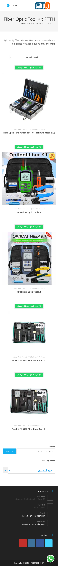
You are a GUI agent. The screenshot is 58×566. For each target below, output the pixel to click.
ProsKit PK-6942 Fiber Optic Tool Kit (29, 429)
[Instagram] (31, 543)
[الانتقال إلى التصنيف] (5, 470)
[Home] (54, 23)
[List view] (46, 55)
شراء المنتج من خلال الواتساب (28, 67)
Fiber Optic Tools (38, 129)
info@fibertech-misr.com (33, 515)
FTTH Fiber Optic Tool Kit (29, 212)
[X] (49, 543)
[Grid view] (52, 55)
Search (52, 446)
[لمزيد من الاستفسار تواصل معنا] (50, 558)
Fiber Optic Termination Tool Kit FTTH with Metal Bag (29, 132)
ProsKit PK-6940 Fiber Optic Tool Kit (29, 360)
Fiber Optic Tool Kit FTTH (31, 23)
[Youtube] (23, 543)
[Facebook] (40, 543)
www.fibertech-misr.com (33, 524)
